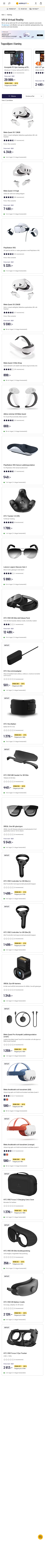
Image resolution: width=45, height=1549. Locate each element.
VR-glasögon (6, 25)
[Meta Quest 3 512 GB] (22, 34)
